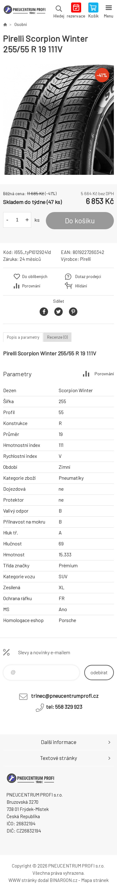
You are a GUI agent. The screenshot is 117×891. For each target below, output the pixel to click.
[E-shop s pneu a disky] (5, 24)
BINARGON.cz (63, 880)
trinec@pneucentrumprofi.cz (65, 695)
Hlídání (81, 285)
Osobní (20, 24)
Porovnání (31, 285)
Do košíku (80, 220)
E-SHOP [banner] (24, 11)
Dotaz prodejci (88, 276)
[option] (58, 119)
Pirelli (85, 259)
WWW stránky (22, 880)
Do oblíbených (34, 276)
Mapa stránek (95, 880)
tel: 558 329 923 (64, 706)
